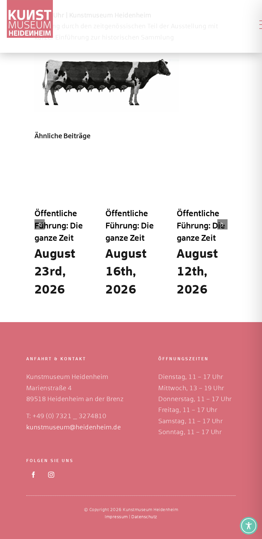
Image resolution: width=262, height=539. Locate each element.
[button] (39, 224)
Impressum (116, 517)
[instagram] (51, 474)
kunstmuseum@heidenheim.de (73, 428)
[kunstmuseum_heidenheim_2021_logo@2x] (30, 3)
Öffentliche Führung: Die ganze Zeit (58, 226)
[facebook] (33, 474)
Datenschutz (144, 517)
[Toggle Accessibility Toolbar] (249, 526)
